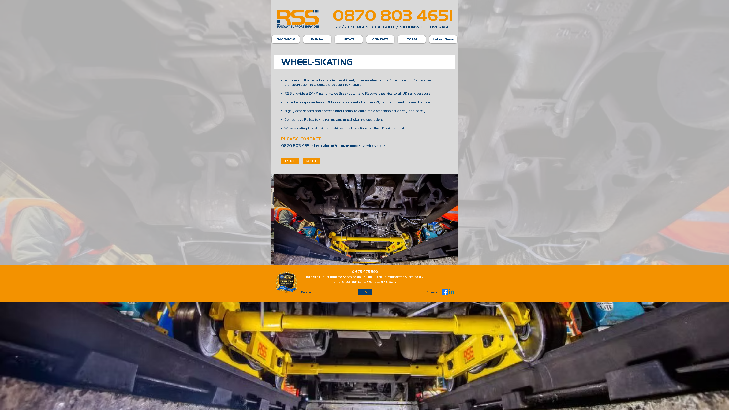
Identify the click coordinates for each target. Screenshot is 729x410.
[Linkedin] (451, 292)
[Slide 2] (365, 259)
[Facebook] (445, 292)
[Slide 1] (360, 259)
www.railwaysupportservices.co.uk (395, 277)
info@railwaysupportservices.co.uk (333, 277)
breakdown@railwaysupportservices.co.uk (350, 146)
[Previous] (277, 219)
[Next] (452, 219)
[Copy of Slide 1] (369, 259)
